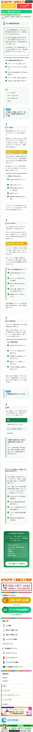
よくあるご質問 (7, 700)
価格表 (4, 686)
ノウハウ (9, 14)
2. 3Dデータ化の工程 (12, 95)
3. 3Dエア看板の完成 (12, 98)
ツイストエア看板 (11, 639)
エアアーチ (9, 644)
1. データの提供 (11, 92)
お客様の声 (4, 14)
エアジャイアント (11, 653)
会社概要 (5, 704)
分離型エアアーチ (11, 648)
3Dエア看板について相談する (16, 564)
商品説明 (18, 14)
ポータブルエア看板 (12, 662)
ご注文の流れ (6, 690)
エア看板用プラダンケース (14, 667)
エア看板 (8, 625)
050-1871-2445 (9, 5)
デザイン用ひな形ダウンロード (11, 695)
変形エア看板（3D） (12, 635)
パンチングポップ (11, 658)
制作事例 (14, 14)
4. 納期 (9, 101)
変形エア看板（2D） (12, 630)
